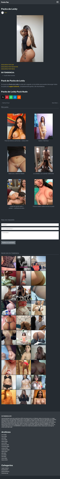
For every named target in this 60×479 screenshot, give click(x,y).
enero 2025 (4, 443)
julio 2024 (3, 453)
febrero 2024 (4, 460)
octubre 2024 (4, 448)
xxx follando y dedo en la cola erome (40, 418)
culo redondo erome (43, 422)
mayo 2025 (4, 436)
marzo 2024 (4, 458)
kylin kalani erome (27, 418)
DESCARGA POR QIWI (7, 64)
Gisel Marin (55, 103)
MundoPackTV (4, 469)
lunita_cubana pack (43, 425)
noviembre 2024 (5, 446)
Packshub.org (4, 473)
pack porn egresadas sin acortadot (48, 419)
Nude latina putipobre (33, 425)
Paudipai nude (13, 420)
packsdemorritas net (34, 423)
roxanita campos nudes (28, 424)
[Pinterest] (7, 97)
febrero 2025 (4, 441)
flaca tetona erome (41, 420)
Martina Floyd (5, 103)
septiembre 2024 (5, 449)
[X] (3, 97)
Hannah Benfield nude (6, 418)
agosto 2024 (4, 451)
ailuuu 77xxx (4, 422)
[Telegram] (15, 97)
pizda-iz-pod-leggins (25, 419)
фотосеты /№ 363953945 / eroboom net (17, 425)
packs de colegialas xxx (45, 423)
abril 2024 (3, 456)
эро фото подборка (34, 422)
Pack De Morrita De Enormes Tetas (11, 423)
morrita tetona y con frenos (22, 422)
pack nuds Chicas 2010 (17, 418)
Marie (6, 12)
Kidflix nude (34, 420)
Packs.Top (5, 2)
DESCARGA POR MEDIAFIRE (9, 67)
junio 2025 (3, 434)
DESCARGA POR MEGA (8, 69)
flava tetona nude (12, 422)
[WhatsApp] (11, 97)
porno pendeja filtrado (14, 419)
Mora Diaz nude (50, 420)
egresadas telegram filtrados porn (43, 424)
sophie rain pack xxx (24, 423)
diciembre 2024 (5, 444)
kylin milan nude (8, 427)
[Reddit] (19, 97)
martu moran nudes (34, 419)
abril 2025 (3, 438)
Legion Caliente (5, 468)
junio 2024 (3, 455)
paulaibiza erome (5, 420)
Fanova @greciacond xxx (17, 424)
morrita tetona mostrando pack (24, 420)
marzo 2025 (4, 439)
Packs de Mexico (5, 471)
